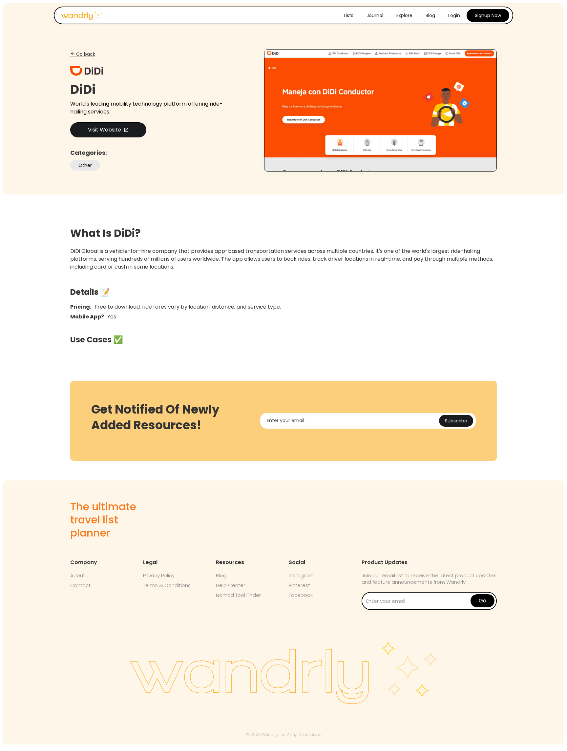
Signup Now (488, 15)
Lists (348, 15)
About (77, 575)
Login (454, 15)
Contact (80, 585)
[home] (81, 13)
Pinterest (299, 585)
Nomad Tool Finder (238, 595)
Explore (404, 15)
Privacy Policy (159, 575)
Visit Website (108, 129)
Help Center (230, 585)
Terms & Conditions (167, 585)
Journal (375, 15)
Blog (430, 15)
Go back (82, 54)
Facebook (301, 595)
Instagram (301, 575)
